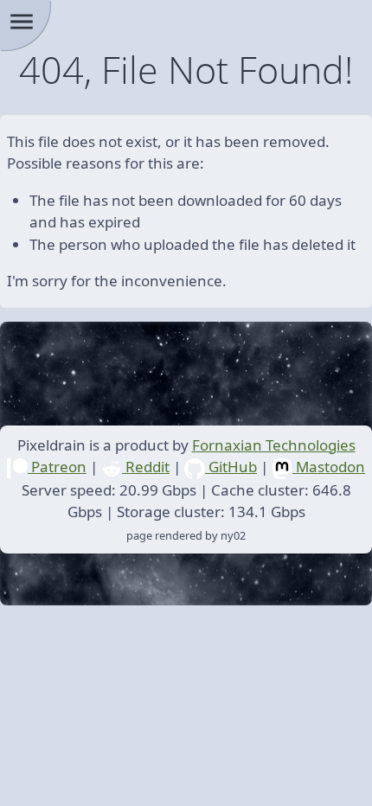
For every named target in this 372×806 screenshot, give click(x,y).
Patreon (57, 467)
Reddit (146, 467)
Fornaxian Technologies (274, 445)
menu (21, 21)
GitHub (231, 467)
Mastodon (328, 467)
